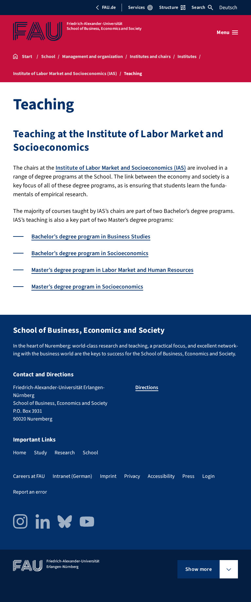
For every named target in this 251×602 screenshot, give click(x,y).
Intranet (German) (72, 476)
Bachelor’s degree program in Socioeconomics (89, 253)
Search (198, 7)
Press (188, 476)
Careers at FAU (29, 476)
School (90, 452)
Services (136, 7)
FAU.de (109, 7)
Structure (168, 7)
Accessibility (161, 476)
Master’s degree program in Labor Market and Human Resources (112, 270)
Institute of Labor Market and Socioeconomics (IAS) (121, 168)
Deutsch (228, 7)
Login (208, 476)
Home (19, 452)
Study (40, 452)
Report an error (30, 492)
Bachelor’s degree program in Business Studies (90, 237)
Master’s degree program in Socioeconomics (87, 287)
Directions (146, 387)
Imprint (108, 476)
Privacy (132, 476)
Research (65, 452)
